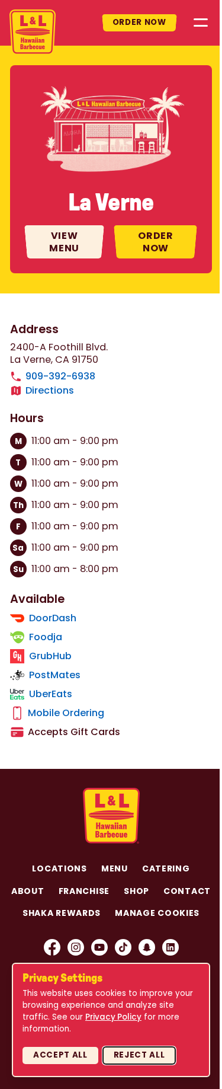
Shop (136, 891)
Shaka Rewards (61, 913)
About (27, 891)
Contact (187, 891)
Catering (166, 868)
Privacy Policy (113, 1017)
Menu (114, 868)
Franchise (84, 891)
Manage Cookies (157, 913)
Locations (59, 868)
